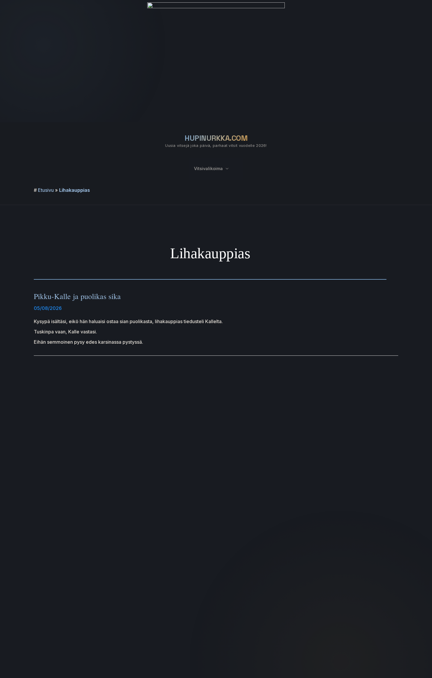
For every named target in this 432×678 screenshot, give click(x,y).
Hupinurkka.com (216, 138)
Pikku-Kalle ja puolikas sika (77, 296)
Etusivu (46, 190)
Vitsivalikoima (208, 168)
